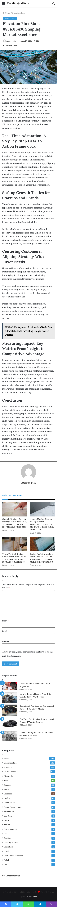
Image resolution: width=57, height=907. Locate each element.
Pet (5, 864)
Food (6, 851)
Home (7, 13)
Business (8, 794)
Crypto (7, 820)
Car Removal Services (13, 856)
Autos (6, 789)
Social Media (9, 802)
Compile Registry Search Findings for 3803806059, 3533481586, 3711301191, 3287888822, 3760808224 (14, 523)
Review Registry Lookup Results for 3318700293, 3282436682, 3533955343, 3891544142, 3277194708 (42, 558)
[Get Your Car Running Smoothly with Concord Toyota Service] (9, 723)
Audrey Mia (11, 41)
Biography (8, 776)
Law (5, 833)
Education (8, 847)
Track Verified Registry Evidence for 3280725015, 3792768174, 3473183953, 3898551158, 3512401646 (14, 558)
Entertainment (10, 829)
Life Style (8, 816)
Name (5, 621)
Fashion (7, 838)
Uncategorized (11, 842)
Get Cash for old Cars (11, 876)
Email (5, 631)
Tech (6, 780)
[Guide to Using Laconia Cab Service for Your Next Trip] (9, 736)
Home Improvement (13, 807)
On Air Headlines (30, 896)
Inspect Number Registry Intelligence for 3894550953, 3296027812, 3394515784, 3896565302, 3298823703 (42, 524)
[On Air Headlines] (18, 3)
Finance (7, 785)
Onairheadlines (18, 13)
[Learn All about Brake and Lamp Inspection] (9, 686)
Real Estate (9, 811)
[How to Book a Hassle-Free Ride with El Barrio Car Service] (9, 698)
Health (7, 798)
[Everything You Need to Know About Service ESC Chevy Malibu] (9, 710)
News (6, 758)
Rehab (6, 860)
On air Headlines (11, 772)
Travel (7, 825)
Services (8, 767)
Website (5, 641)
